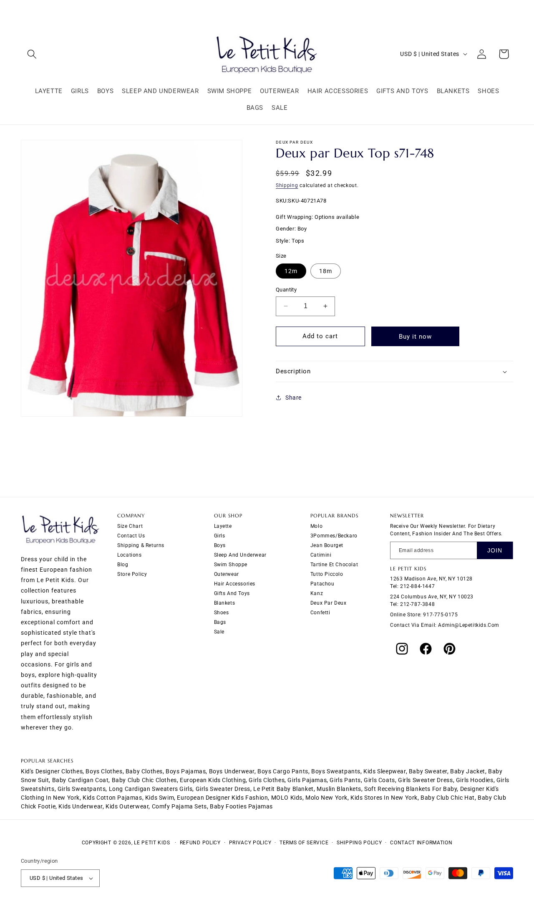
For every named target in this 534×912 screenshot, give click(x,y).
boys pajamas (186, 771)
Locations (129, 554)
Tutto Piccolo (326, 574)
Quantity (286, 289)
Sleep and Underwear (240, 554)
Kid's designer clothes (52, 771)
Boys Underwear (231, 771)
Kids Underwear (80, 806)
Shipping (287, 185)
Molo (316, 526)
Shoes (221, 612)
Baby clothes (144, 771)
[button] (32, 54)
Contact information (421, 843)
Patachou (322, 583)
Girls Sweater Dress (223, 788)
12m (291, 271)
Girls (219, 535)
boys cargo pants (282, 771)
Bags (220, 622)
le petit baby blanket (283, 788)
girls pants (345, 780)
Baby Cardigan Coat (80, 780)
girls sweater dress (425, 780)
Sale (219, 631)
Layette (223, 526)
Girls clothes (267, 780)
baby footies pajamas (241, 806)
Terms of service (304, 843)
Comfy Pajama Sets (179, 806)
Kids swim (159, 797)
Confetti (320, 612)
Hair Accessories (235, 583)
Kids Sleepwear (384, 771)
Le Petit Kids (152, 843)
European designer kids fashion (222, 797)
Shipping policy (359, 843)
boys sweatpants (335, 771)
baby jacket (467, 771)
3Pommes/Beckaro (334, 535)
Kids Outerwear (127, 806)
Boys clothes (104, 771)
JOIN (494, 550)
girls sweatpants (82, 788)
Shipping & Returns (140, 545)
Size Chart (130, 526)
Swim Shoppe (231, 564)
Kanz (316, 593)
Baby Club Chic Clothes (144, 780)
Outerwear (226, 574)
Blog (122, 564)
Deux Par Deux (328, 602)
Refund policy (200, 843)
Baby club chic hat (448, 797)
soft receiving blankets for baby (410, 788)
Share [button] (293, 397)
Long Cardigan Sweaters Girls (151, 788)
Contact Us (131, 535)
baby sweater (428, 771)
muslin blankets (339, 788)
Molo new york (326, 797)
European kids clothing (213, 780)
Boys (220, 545)
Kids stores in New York (384, 797)
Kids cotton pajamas (112, 797)
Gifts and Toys (232, 593)
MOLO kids (286, 797)
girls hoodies (475, 780)
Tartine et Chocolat (334, 564)
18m (325, 271)
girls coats (379, 780)
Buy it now (415, 336)
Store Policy (132, 574)
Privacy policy (250, 843)
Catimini (321, 554)
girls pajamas (307, 780)
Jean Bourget (326, 545)
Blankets (224, 602)
